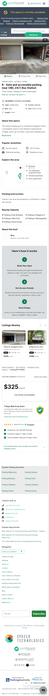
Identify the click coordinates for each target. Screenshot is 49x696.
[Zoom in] (20, 168)
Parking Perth (30, 478)
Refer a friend (7, 595)
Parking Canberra (32, 485)
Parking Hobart (8, 491)
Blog (3, 591)
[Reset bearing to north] (20, 179)
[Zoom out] (20, 173)
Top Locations (7, 572)
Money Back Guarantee (11, 587)
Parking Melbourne (9, 472)
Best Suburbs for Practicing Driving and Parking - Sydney (23, 531)
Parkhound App (7, 557)
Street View (25, 76)
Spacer (34, 693)
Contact (5, 568)
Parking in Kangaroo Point (22, 21)
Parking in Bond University (37, 24)
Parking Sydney (31, 472)
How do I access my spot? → (14, 95)
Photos (9, 76)
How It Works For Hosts (10, 579)
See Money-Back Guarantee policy (16, 417)
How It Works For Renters (11, 576)
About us (5, 564)
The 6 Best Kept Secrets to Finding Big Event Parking (21, 541)
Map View (42, 76)
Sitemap (5, 560)
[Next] (45, 325)
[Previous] (40, 325)
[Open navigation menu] (44, 3)
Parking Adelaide (8, 485)
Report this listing (40, 377)
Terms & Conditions (9, 552)
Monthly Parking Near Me (11, 583)
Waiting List (6, 602)
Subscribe (39, 613)
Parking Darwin (31, 491)
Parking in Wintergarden (15, 24)
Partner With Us (8, 598)
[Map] (13, 176)
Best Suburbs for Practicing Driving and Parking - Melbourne (20, 536)
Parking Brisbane (8, 478)
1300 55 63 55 (35, 4)
